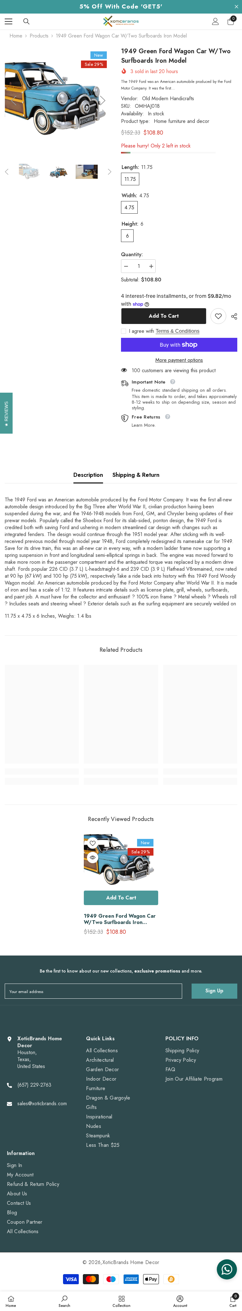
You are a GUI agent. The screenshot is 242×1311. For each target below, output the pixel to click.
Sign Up (214, 990)
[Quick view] (92, 857)
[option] (58, 100)
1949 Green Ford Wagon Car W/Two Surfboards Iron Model (120, 919)
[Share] (231, 316)
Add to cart (163, 316)
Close (236, 6)
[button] (13, 100)
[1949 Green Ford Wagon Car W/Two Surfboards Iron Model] (121, 860)
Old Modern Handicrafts (168, 98)
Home (15, 35)
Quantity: (132, 254)
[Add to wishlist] (92, 843)
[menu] (8, 21)
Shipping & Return (135, 475)
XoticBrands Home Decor (130, 1262)
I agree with (141, 331)
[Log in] (215, 21)
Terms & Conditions (177, 331)
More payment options (179, 360)
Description (88, 475)
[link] (218, 316)
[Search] (26, 21)
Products (39, 35)
